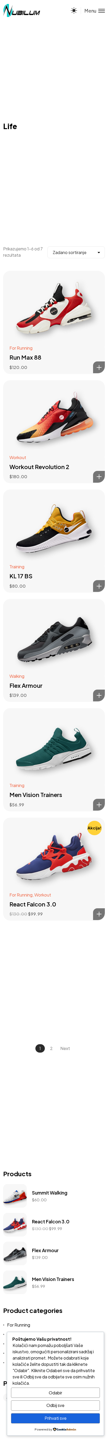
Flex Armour (25, 685)
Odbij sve (55, 1405)
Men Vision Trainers (35, 794)
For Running (21, 348)
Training (16, 566)
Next (65, 1048)
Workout (17, 457)
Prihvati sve (56, 1418)
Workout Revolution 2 (39, 466)
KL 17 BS (21, 576)
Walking (16, 676)
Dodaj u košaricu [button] (99, 367)
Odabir (55, 1392)
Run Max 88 (25, 357)
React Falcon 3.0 (32, 904)
